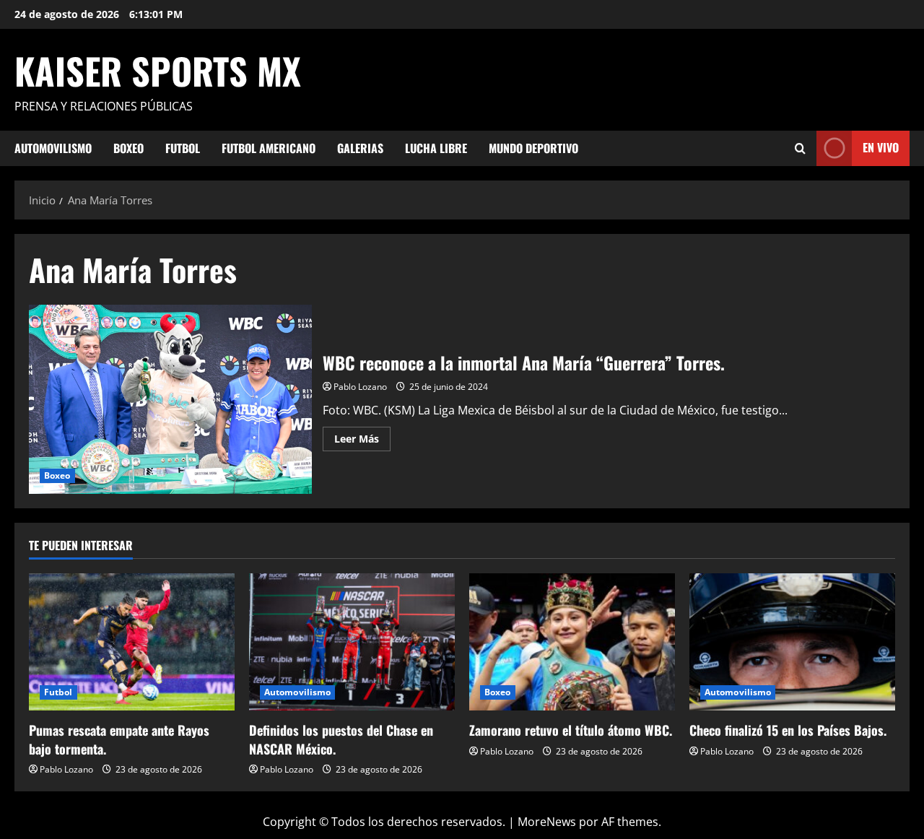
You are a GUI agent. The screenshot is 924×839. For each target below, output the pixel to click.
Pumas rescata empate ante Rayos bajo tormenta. (119, 739)
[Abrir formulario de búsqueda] (800, 148)
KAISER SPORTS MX (157, 70)
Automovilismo (53, 148)
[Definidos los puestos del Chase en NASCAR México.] (352, 641)
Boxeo (128, 148)
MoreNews (547, 822)
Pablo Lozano (360, 387)
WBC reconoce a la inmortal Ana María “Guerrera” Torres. (170, 399)
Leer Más (362, 441)
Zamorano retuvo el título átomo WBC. (570, 730)
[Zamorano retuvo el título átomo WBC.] (572, 641)
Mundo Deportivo (533, 148)
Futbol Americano (268, 148)
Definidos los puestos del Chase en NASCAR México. (341, 739)
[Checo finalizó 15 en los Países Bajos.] (792, 641)
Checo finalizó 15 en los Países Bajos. (787, 730)
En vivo (881, 147)
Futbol (182, 148)
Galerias (360, 148)
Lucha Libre (436, 148)
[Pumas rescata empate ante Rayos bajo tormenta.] (132, 641)
